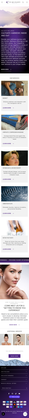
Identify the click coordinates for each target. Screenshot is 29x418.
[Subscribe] (27, 388)
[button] (23, 2)
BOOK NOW (14, 356)
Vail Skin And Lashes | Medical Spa (14, 411)
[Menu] (2, 2)
